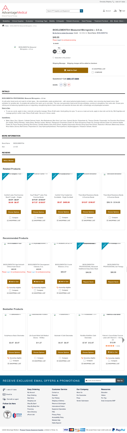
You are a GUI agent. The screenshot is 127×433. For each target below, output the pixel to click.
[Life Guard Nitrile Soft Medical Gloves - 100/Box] (38, 323)
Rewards (55, 395)
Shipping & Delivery (58, 401)
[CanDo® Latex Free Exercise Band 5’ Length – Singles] (13, 183)
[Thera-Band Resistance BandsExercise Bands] (88, 183)
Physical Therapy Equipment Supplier (31, 430)
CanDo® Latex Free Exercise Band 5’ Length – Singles (13, 196)
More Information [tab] (11, 136)
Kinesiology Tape (41, 21)
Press (78, 398)
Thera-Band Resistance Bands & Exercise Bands (88, 196)
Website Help (56, 420)
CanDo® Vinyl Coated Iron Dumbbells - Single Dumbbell (63, 196)
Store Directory (32, 412)
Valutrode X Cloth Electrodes (63, 335)
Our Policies (56, 398)
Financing (30, 409)
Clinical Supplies (18, 21)
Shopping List (31, 401)
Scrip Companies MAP (108, 401)
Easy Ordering (31, 395)
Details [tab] (5, 91)
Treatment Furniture (101, 21)
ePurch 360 (31, 414)
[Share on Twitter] (65, 84)
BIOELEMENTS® (102, 33)
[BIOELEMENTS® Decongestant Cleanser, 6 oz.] (38, 252)
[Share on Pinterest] (69, 84)
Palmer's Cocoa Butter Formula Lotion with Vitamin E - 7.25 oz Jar (112, 337)
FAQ (53, 412)
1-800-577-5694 (120, 2)
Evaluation (29, 21)
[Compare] (115, 10)
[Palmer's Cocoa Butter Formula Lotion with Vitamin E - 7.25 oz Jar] (112, 323)
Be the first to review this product (63, 33)
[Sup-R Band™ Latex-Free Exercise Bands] (38, 183)
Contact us (55, 392)
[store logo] (14, 11)
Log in (59, 40)
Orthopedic (60, 21)
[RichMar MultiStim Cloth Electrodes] (88, 323)
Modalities (6, 21)
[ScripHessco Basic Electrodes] (14, 323)
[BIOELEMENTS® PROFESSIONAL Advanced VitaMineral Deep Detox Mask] (88, 252)
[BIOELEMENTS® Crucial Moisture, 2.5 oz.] (63, 252)
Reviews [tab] (6, 152)
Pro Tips (103, 398)
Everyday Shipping (106, 2)
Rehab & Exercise (72, 21)
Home (7, 26)
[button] (103, 10)
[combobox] (64, 10)
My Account (31, 392)
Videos (103, 395)
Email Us (9, 394)
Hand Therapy (87, 21)
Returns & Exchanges (59, 403)
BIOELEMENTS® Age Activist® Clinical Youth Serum (13, 265)
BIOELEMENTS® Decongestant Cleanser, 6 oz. (38, 265)
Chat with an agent (12, 399)
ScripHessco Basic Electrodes (14, 335)
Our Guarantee (81, 395)
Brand (116, 21)
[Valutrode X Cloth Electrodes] (63, 323)
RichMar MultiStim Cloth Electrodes (88, 336)
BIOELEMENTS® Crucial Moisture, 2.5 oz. (63, 265)
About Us (79, 392)
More (121, 21)
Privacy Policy (56, 414)
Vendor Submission (83, 401)
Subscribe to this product (62, 58)
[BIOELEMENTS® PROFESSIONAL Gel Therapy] (113, 252)
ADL (111, 21)
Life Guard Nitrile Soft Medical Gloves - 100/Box (39, 336)
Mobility (52, 21)
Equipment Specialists (59, 409)
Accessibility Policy (58, 417)
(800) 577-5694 (73, 78)
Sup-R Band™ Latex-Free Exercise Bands (38, 196)
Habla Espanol (56, 423)
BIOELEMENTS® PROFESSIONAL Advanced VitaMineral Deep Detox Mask (88, 266)
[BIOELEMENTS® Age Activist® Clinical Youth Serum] (13, 252)
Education (104, 392)
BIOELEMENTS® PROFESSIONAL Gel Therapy (113, 265)
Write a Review (8, 161)
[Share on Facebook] (61, 84)
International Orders (58, 406)
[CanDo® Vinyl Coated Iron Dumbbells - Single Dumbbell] (63, 183)
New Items (30, 398)
